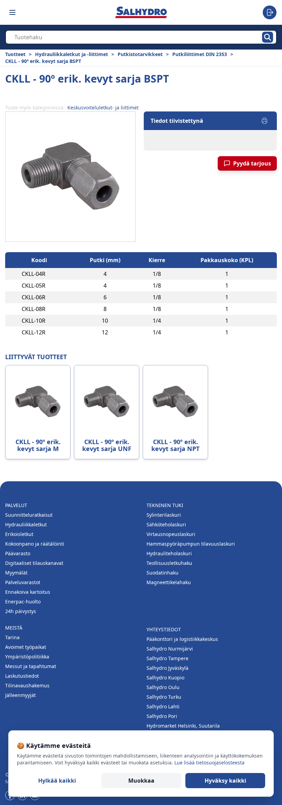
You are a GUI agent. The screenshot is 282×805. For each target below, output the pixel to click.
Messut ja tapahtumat (30, 666)
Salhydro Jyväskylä (167, 668)
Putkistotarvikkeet (140, 54)
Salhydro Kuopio (165, 677)
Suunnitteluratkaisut (29, 515)
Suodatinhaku (162, 572)
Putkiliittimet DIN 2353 (199, 54)
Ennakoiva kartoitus (27, 592)
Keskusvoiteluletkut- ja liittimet (103, 107)
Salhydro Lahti (163, 706)
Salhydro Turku (164, 697)
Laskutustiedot (22, 676)
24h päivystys (20, 611)
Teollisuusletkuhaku (169, 563)
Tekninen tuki (165, 505)
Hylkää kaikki (57, 780)
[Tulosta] (264, 120)
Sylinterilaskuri (164, 515)
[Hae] (267, 37)
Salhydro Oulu (163, 687)
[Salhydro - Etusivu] (141, 12)
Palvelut (16, 505)
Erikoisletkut (19, 534)
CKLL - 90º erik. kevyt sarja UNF (106, 445)
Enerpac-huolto (23, 601)
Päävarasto (17, 553)
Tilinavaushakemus (27, 685)
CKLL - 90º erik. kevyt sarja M (38, 445)
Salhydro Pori (162, 716)
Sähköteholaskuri (166, 524)
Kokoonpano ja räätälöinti (34, 543)
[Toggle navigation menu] (12, 12)
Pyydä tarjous (252, 163)
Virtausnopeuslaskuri (171, 534)
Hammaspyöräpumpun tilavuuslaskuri (191, 543)
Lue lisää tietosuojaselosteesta (209, 762)
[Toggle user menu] (269, 12)
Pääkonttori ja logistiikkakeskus (182, 639)
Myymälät (16, 572)
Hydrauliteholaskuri (169, 553)
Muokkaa (141, 780)
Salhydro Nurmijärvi (170, 648)
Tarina (12, 637)
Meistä (13, 627)
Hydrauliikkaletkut (26, 524)
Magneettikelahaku (169, 582)
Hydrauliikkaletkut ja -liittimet (71, 54)
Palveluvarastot (22, 582)
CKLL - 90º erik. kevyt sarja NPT (175, 445)
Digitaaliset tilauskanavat (34, 563)
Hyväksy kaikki (225, 780)
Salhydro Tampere (167, 658)
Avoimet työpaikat (25, 647)
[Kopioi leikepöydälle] (52, 274)
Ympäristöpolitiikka (27, 656)
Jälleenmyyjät (20, 695)
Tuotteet (15, 54)
